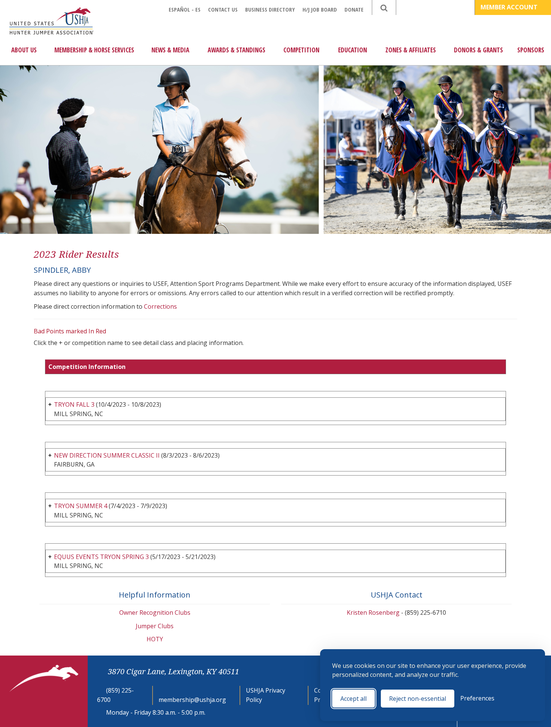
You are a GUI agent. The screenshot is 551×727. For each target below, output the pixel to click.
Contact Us (223, 9)
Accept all (353, 698)
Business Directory (270, 9)
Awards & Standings (236, 50)
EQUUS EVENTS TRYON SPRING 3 (101, 557)
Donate (354, 9)
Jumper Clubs (155, 626)
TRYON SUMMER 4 (80, 506)
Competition (301, 50)
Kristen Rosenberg (373, 612)
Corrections (160, 306)
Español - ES (185, 9)
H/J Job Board (319, 9)
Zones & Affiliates (410, 50)
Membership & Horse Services (94, 50)
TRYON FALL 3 (74, 404)
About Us (24, 50)
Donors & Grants (478, 50)
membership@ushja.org (192, 700)
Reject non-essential (417, 698)
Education (352, 50)
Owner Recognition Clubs (154, 612)
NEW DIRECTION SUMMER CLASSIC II (107, 455)
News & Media (170, 50)
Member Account (510, 7)
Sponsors (530, 50)
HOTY (155, 639)
